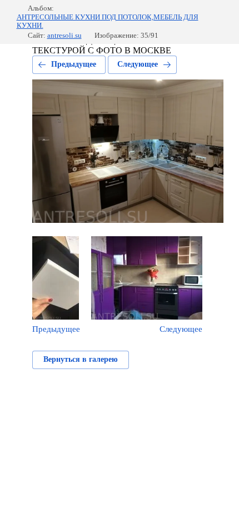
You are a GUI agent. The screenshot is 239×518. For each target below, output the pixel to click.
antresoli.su (64, 35)
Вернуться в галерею (80, 359)
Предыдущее (73, 64)
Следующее (137, 64)
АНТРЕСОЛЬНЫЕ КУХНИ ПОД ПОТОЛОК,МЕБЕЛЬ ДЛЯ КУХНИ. (107, 21)
